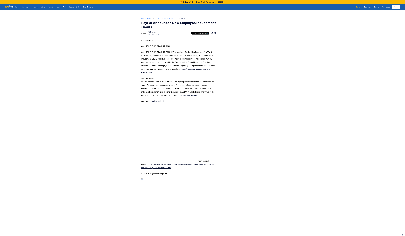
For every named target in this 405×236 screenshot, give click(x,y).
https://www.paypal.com (188, 95)
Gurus (34, 7)
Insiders (42, 7)
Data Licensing (88, 7)
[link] (146, 19)
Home (17, 7)
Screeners (26, 7)
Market (50, 7)
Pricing (71, 7)
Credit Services (173, 18)
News (58, 7)
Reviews (78, 7)
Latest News (158, 18)
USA (165, 18)
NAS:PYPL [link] (182, 18)
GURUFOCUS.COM (146, 18)
